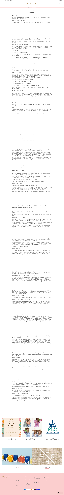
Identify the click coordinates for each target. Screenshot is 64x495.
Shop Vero (47, 469)
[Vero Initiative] (47, 456)
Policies (17, 485)
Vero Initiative (18, 480)
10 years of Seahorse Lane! (11, 439)
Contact (8, 0)
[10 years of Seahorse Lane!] (11, 427)
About (2, 0)
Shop (17, 467)
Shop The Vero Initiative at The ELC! (52, 439)
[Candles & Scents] (17, 456)
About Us (17, 477)
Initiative (11, 0)
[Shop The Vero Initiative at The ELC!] (52, 427)
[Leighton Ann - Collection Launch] (32, 427)
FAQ (16, 481)
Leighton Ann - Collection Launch (32, 439)
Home (30, 10)
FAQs (5, 0)
